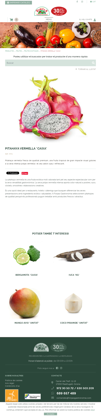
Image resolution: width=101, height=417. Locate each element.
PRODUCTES (9, 51)
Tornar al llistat (87, 69)
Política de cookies (13, 380)
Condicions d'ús (12, 386)
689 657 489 (66, 393)
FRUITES (19, 51)
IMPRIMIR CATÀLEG (20, 2)
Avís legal (9, 383)
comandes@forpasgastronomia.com (74, 398)
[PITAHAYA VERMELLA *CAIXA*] (50, 108)
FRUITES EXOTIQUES (31, 51)
